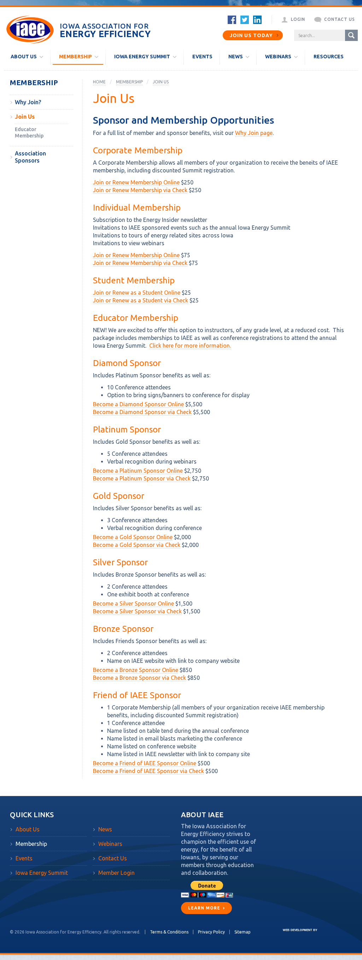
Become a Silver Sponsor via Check (137, 611)
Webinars (110, 844)
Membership (34, 82)
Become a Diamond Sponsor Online (138, 404)
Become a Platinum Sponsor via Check (142, 478)
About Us (28, 829)
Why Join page (254, 133)
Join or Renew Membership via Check (140, 190)
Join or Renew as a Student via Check (140, 300)
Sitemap (242, 932)
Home (99, 81)
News (105, 829)
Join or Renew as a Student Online (136, 292)
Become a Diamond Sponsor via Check (142, 412)
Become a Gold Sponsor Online (133, 537)
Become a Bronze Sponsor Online (135, 670)
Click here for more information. (190, 345)
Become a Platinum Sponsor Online (138, 470)
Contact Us (112, 858)
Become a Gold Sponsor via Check (136, 545)
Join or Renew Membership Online (136, 182)
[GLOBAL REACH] (295, 935)
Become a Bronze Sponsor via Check (139, 678)
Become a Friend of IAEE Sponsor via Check (148, 771)
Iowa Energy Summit (42, 873)
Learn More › (206, 908)
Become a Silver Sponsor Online (133, 603)
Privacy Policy (211, 932)
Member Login (116, 873)
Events (24, 858)
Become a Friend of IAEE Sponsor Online (144, 763)
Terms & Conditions (169, 932)
